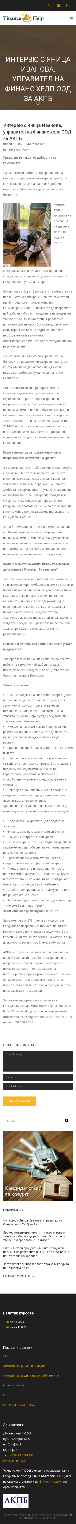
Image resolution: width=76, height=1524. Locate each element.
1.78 (6, 1322)
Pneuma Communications (40, 1518)
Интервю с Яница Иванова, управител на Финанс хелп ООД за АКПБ (32, 1222)
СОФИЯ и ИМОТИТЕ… (19, 1276)
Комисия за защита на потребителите (31, 1375)
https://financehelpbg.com (21, 1011)
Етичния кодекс (50, 1481)
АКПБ (60, 1476)
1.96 (6, 1327)
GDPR (7, 1395)
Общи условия (13, 1385)
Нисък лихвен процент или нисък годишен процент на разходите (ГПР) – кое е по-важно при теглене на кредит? (36, 1252)
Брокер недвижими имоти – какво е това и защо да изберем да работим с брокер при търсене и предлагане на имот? (34, 1236)
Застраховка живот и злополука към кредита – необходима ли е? (37, 1266)
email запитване (14, 1461)
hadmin (39, 144)
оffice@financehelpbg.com (21, 1017)
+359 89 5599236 (22, 1455)
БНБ (6, 1356)
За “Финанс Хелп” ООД (19, 1405)
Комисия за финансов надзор (24, 1366)
